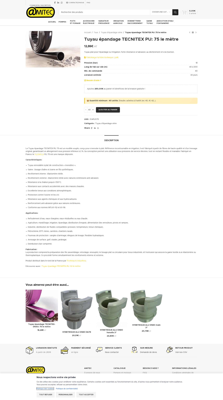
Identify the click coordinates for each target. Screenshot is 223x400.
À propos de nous (92, 373)
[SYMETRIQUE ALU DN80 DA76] (77, 310)
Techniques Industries (76, 261)
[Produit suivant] (195, 32)
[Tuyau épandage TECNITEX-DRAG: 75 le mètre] (42, 306)
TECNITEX (39, 154)
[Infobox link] (41, 350)
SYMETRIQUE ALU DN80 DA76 (76, 332)
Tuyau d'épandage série (111, 32)
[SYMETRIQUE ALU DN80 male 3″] (146, 306)
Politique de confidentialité (67, 388)
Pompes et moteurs (122, 373)
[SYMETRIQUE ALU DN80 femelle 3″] (111, 309)
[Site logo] (40, 12)
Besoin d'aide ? (93, 80)
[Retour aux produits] (192, 32)
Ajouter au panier (108, 110)
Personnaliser (65, 394)
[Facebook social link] (54, 3)
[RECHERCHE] (175, 12)
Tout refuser (45, 394)
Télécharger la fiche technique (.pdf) (102, 58)
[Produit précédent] (189, 32)
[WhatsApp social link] (62, 3)
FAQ (145, 373)
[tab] (111, 139)
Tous (96, 32)
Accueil (87, 32)
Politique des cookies (45, 388)
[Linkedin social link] (58, 3)
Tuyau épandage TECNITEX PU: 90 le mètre (61, 266)
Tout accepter (86, 394)
